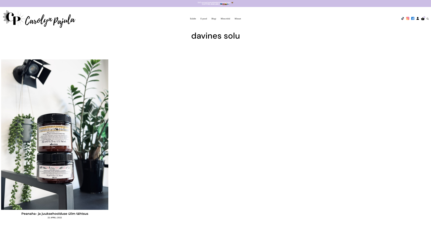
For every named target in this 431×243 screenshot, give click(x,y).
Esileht (193, 18)
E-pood (203, 18)
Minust (238, 18)
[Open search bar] (428, 19)
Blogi (213, 18)
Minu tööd (225, 18)
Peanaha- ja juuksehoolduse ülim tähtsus (54, 214)
